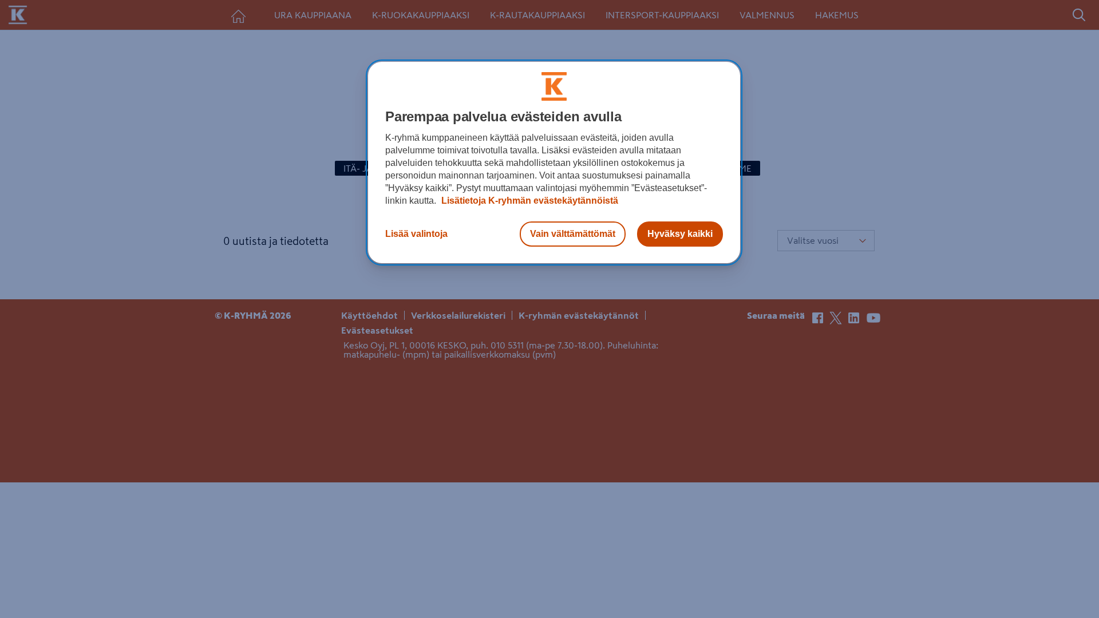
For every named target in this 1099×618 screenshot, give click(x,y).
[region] (554, 162)
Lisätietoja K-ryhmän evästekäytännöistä (528, 200)
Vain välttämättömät (572, 234)
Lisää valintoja (416, 234)
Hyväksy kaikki (680, 234)
